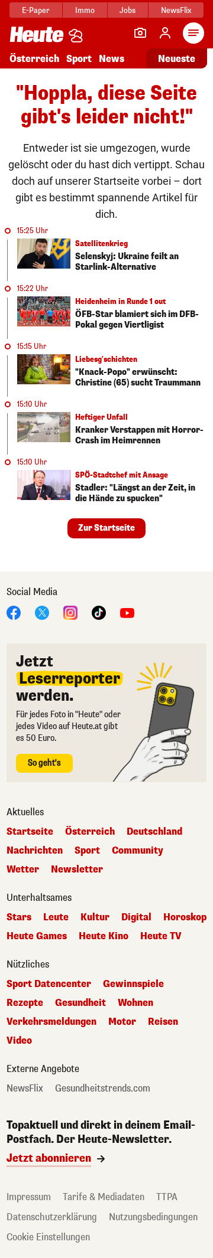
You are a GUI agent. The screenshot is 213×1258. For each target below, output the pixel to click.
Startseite (30, 832)
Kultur (94, 917)
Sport (79, 59)
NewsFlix (176, 10)
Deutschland (154, 832)
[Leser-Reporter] (140, 33)
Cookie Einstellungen (48, 1237)
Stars (19, 917)
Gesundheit (80, 1003)
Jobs (127, 10)
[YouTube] (127, 612)
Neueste (176, 59)
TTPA (167, 1197)
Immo (85, 10)
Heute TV (161, 936)
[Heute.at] (36, 34)
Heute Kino (103, 936)
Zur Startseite (106, 528)
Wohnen (135, 1003)
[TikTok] (99, 612)
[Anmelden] (165, 33)
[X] (42, 612)
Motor (122, 1022)
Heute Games (37, 936)
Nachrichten (35, 851)
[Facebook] (14, 612)
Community (137, 851)
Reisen (163, 1022)
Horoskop (184, 917)
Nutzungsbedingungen (153, 1217)
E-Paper (36, 10)
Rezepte (25, 1003)
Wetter (23, 869)
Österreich (34, 59)
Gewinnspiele (133, 984)
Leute (56, 917)
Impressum (29, 1197)
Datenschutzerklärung (52, 1217)
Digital (136, 917)
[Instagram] (70, 612)
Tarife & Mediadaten (103, 1197)
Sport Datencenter (49, 984)
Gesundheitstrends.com (102, 1088)
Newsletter (77, 869)
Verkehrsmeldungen (51, 1022)
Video (19, 1041)
